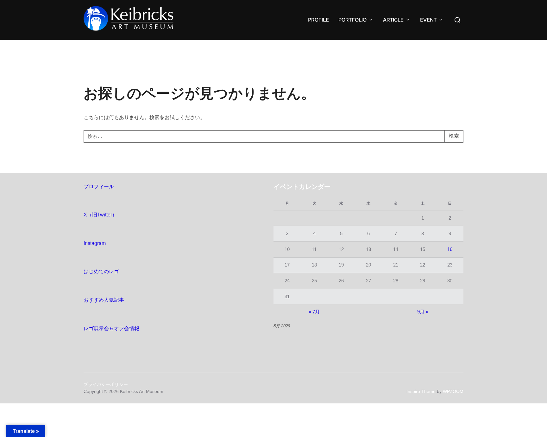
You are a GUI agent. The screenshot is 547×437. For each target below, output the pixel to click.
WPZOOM (453, 391)
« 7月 (314, 311)
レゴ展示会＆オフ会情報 (111, 328)
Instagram (95, 243)
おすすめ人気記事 (104, 300)
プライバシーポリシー (106, 384)
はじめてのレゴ (101, 271)
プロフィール (99, 186)
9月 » (422, 311)
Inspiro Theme (421, 391)
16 (449, 249)
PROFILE (318, 19)
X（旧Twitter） (100, 214)
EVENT (428, 19)
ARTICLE (393, 19)
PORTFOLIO (352, 19)
